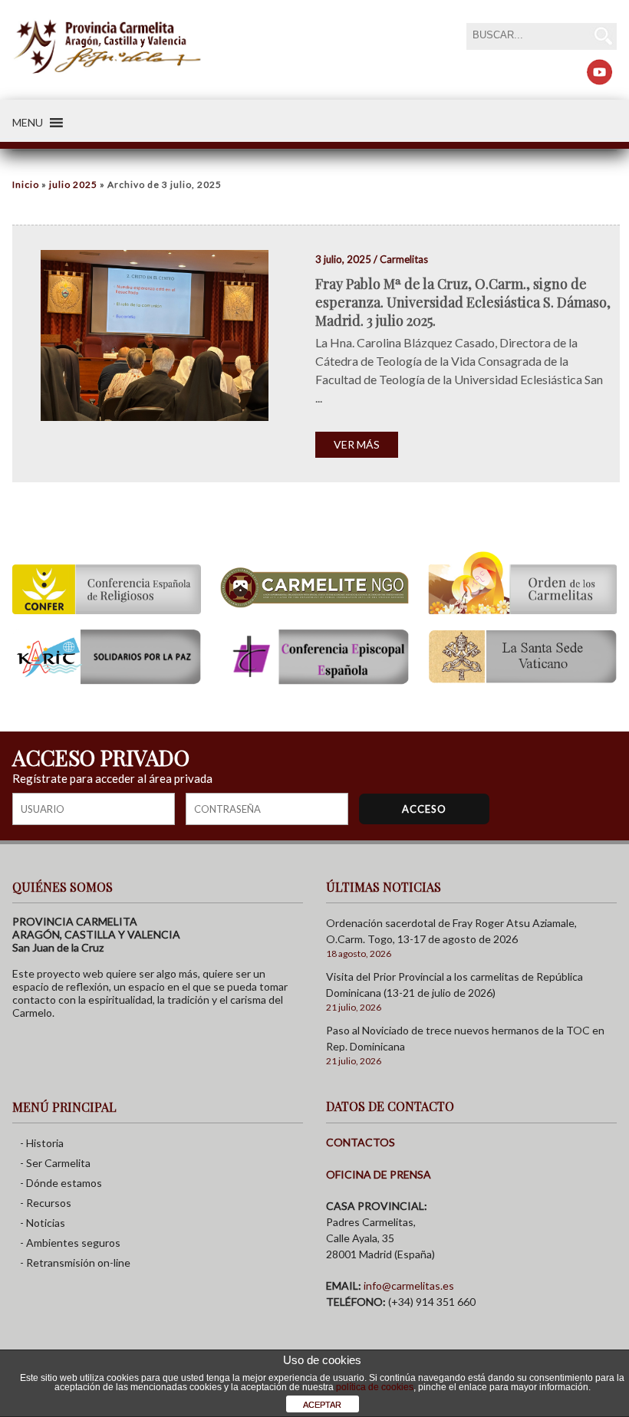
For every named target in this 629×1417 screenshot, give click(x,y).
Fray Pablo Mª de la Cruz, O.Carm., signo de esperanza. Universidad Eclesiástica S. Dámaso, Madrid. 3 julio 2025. (463, 302)
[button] (27, 122)
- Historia (42, 1142)
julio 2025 (73, 184)
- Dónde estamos (61, 1182)
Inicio (25, 184)
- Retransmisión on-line (75, 1262)
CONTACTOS (360, 1142)
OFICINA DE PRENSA (378, 1174)
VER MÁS (357, 444)
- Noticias (42, 1222)
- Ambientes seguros (70, 1242)
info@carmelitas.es (409, 1285)
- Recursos (45, 1202)
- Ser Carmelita (55, 1162)
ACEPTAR (322, 1404)
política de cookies (374, 1387)
